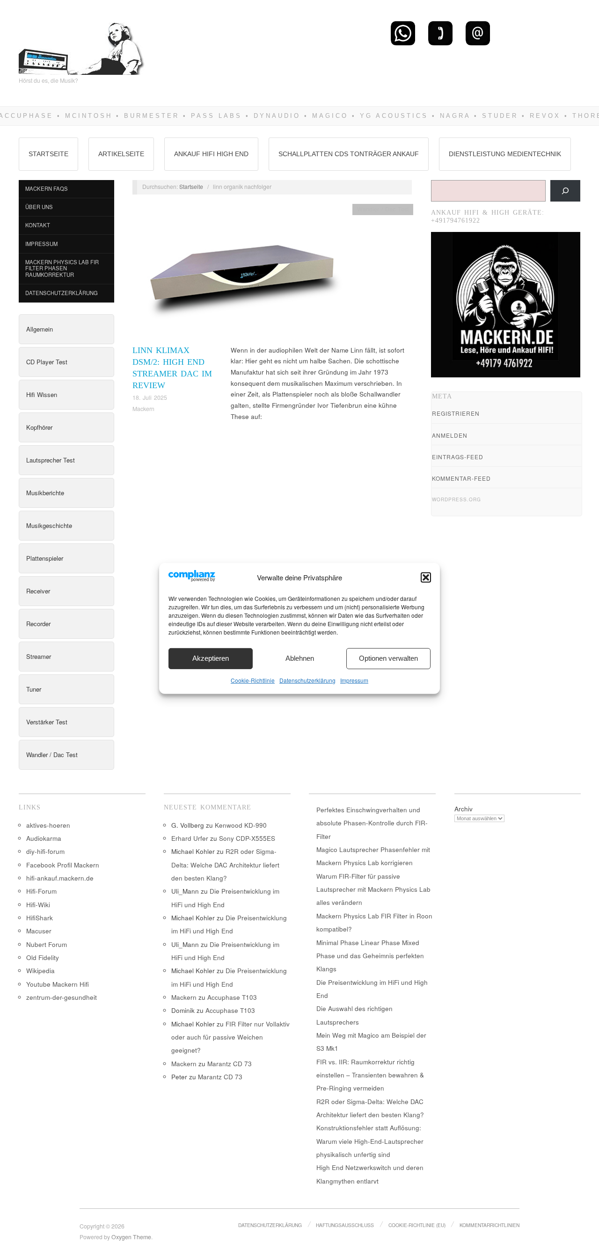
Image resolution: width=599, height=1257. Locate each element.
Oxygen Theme (131, 1237)
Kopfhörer (39, 427)
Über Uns (39, 206)
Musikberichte (45, 492)
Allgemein (39, 329)
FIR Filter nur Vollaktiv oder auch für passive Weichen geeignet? (230, 1037)
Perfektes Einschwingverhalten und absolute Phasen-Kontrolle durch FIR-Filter (372, 823)
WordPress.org (456, 499)
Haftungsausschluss (345, 1224)
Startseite (48, 154)
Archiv (463, 808)
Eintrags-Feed (457, 457)
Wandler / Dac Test (52, 754)
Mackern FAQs (46, 188)
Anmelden (450, 435)
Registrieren (456, 413)
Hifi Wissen (41, 394)
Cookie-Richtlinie (253, 680)
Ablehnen (299, 658)
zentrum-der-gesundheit (61, 997)
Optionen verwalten (388, 658)
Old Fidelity (42, 957)
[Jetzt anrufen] (440, 33)
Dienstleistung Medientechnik (505, 154)
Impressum (354, 680)
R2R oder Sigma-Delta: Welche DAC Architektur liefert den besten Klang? (225, 864)
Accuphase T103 (232, 997)
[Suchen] (565, 191)
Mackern (143, 409)
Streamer (38, 656)
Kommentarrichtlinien (489, 1224)
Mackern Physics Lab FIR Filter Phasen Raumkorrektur (62, 268)
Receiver (38, 590)
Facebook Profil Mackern (62, 864)
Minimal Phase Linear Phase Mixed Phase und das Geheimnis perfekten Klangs (370, 956)
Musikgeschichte (49, 525)
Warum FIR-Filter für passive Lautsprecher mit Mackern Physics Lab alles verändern (373, 889)
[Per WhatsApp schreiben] (403, 33)
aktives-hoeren (48, 825)
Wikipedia (40, 970)
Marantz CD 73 (229, 1063)
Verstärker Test (46, 721)
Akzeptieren (210, 658)
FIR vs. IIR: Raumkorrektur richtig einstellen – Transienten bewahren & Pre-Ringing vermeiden (370, 1075)
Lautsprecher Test (50, 459)
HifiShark (39, 917)
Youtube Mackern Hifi (57, 984)
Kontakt (37, 225)
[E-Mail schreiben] (478, 33)
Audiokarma (43, 838)
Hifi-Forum (41, 891)
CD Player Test (46, 361)
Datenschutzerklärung (307, 680)
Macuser (38, 930)
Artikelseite (121, 154)
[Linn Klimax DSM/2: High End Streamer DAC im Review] (242, 273)
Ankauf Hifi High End (211, 154)
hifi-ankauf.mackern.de (60, 878)
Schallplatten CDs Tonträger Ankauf (348, 154)
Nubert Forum (46, 944)
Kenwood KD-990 (241, 825)
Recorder (38, 623)
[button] (426, 577)
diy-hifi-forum (45, 851)
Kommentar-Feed (461, 478)
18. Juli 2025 (149, 397)
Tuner (33, 689)
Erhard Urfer (189, 838)
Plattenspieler (44, 558)
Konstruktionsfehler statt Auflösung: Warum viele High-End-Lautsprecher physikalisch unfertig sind (370, 1141)
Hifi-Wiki (38, 904)
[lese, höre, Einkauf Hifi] (82, 44)
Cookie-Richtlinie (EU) (417, 1224)
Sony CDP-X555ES (247, 838)
